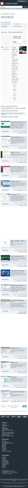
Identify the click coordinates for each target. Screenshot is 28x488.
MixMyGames (6, 483)
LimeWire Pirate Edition (17, 300)
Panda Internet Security (17, 270)
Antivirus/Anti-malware (23, 132)
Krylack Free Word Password (8, 432)
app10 (23, 483)
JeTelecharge (3, 9)
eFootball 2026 (5, 462)
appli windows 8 (17, 483)
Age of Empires (5, 461)
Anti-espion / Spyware (20, 108)
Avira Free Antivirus (16, 167)
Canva (3, 426)
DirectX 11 (4, 446)
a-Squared (14, 348)
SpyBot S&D (14, 181)
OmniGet (4, 457)
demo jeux (25, 482)
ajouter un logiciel (12, 479)
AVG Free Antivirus (16, 256)
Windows (9, 9)
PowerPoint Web (5, 425)
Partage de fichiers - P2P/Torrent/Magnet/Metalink (21, 313)
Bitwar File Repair (5, 434)
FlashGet (13, 377)
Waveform (4, 445)
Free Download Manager (18, 391)
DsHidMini (4, 465)
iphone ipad (19, 417)
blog (14, 480)
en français (18, 26)
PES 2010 (4, 441)
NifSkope (4, 424)
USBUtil (3, 459)
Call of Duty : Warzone (6, 451)
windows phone (25, 417)
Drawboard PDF (5, 429)
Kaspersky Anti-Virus (17, 122)
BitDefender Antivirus (17, 285)
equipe (6, 479)
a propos (2, 479)
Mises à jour (10, 473)
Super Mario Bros (5, 463)
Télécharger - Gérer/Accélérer (21, 387)
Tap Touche (4, 458)
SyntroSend (4, 427)
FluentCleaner (5, 460)
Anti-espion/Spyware (19, 190)
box (18, 479)
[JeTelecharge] (8, 3)
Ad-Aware (13, 194)
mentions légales (9, 486)
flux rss (22, 479)
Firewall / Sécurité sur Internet (9, 110)
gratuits (17, 24)
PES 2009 (4, 467)
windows (3, 416)
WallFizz (12, 483)
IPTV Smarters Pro (6, 442)
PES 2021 (4, 444)
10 (16, 407)
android (14, 416)
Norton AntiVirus (15, 137)
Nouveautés (4, 473)
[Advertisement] (14, 223)
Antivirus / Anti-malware (7, 108)
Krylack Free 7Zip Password (8, 433)
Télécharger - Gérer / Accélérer (9, 116)
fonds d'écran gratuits (11, 482)
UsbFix (3, 466)
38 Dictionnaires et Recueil (8, 443)
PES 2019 (4, 450)
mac (8, 416)
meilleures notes (6, 24)
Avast (12, 152)
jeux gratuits (20, 482)
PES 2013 (4, 447)
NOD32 (13, 362)
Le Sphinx (4, 448)
